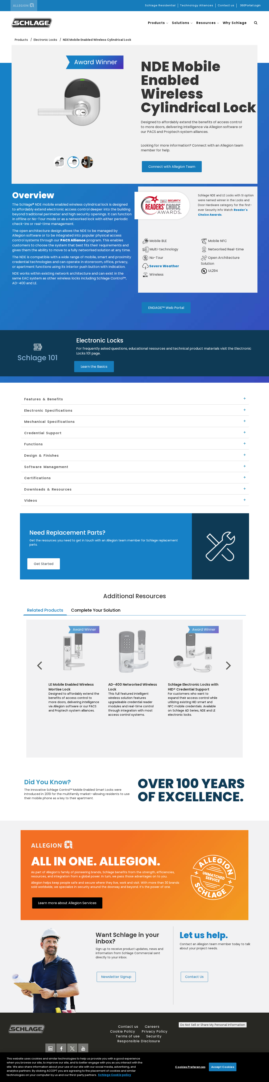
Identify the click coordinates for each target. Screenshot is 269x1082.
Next (226, 659)
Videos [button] (30, 500)
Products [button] (156, 22)
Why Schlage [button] (235, 22)
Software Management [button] (46, 466)
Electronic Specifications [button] (48, 410)
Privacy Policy (154, 1031)
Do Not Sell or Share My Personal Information (212, 1024)
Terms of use (128, 1036)
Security (154, 1036)
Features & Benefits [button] (43, 399)
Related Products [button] (45, 610)
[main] (134, 1067)
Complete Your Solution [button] (95, 610)
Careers (152, 1026)
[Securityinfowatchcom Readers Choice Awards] (162, 205)
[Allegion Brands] (24, 5)
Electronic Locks (46, 39)
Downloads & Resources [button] (48, 489)
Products (22, 39)
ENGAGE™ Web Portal (166, 307)
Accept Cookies (222, 1066)
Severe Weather (164, 266)
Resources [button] (206, 22)
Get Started (43, 563)
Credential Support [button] (43, 433)
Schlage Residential (160, 5)
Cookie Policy (122, 1031)
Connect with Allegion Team (171, 166)
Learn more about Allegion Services (67, 903)
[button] (255, 23)
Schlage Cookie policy (114, 1075)
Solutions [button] (180, 22)
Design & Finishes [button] (41, 455)
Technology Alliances (196, 5)
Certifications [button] (37, 478)
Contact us (226, 5)
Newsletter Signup (116, 976)
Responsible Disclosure (138, 1041)
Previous (41, 659)
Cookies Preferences (190, 1066)
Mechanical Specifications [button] (49, 421)
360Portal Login (250, 5)
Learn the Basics (94, 366)
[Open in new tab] (32, 22)
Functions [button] (33, 444)
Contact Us (194, 976)
